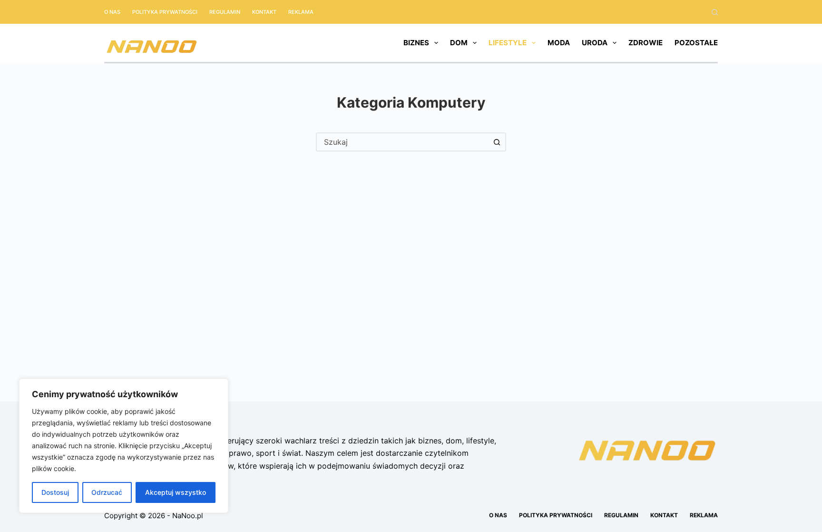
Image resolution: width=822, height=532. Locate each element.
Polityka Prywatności (164, 12)
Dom (459, 42)
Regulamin (224, 12)
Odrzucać (106, 492)
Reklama (300, 12)
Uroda (594, 42)
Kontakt (264, 12)
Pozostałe (696, 42)
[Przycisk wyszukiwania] (496, 142)
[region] (123, 446)
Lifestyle (508, 42)
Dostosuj (55, 492)
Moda (559, 42)
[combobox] (402, 141)
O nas (112, 12)
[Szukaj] (715, 12)
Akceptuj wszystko (175, 492)
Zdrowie (645, 42)
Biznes (416, 42)
